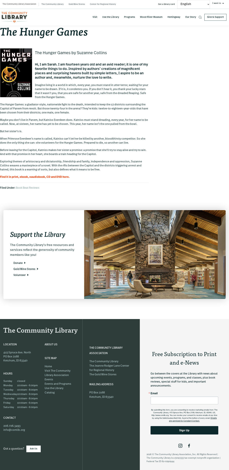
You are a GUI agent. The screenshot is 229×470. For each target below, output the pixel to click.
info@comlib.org (14, 430)
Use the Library (110, 17)
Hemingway (173, 17)
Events (49, 379)
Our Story (190, 17)
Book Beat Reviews (27, 188)
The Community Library (52, 4)
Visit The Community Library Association (57, 373)
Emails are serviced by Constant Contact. (193, 419)
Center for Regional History (103, 4)
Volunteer (19, 275)
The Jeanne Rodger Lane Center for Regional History (109, 368)
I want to (216, 3)
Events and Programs (58, 384)
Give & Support (215, 17)
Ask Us (33, 449)
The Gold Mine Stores (103, 374)
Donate (18, 263)
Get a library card (166, 4)
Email (154, 393)
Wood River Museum (151, 17)
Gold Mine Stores (77, 4)
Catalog (50, 392)
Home (48, 366)
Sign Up (184, 430)
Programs (129, 17)
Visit (95, 17)
